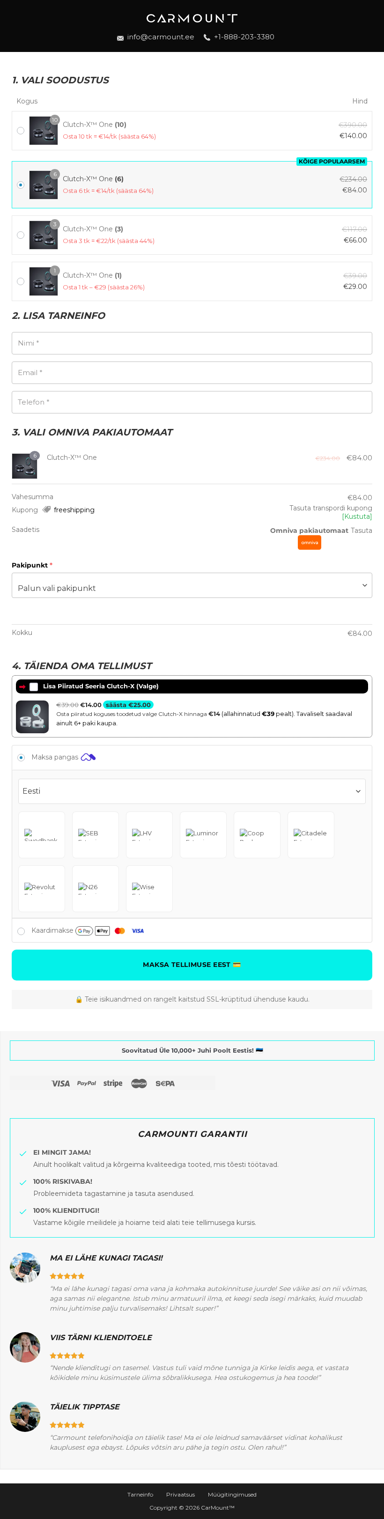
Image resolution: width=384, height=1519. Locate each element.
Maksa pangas (55, 757)
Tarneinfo (140, 1494)
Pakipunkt (32, 565)
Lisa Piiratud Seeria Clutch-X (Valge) (101, 686)
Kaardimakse (53, 930)
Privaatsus (180, 1494)
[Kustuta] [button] (357, 516)
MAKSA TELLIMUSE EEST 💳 (192, 964)
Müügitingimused (232, 1494)
